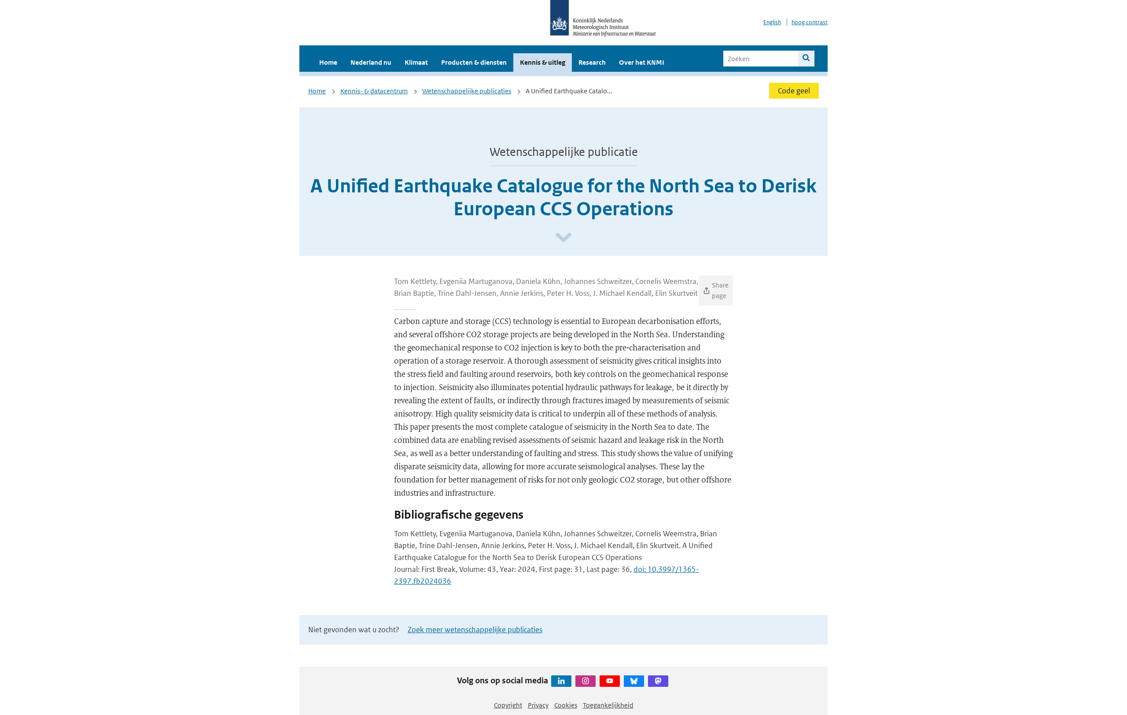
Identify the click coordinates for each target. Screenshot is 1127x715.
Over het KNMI (641, 62)
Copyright (508, 705)
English (772, 22)
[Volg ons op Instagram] (585, 681)
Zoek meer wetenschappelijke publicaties (475, 629)
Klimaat (416, 62)
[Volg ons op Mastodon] (658, 681)
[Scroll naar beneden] (563, 238)
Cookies (565, 705)
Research (592, 62)
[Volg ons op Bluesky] (634, 681)
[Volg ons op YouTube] (610, 681)
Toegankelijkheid (608, 705)
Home (328, 62)
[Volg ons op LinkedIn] (561, 681)
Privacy (538, 705)
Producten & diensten (474, 62)
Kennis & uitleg (542, 62)
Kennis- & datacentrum (374, 91)
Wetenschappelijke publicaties (466, 91)
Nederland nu (370, 62)
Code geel (794, 91)
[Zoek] (806, 58)
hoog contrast (810, 22)
